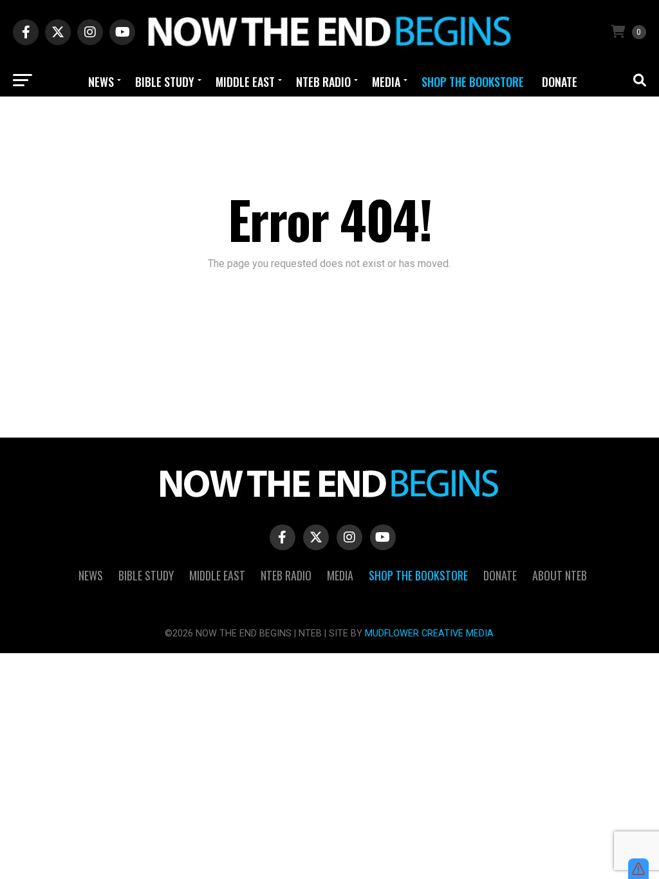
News (101, 81)
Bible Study (164, 81)
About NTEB (331, 118)
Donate (559, 81)
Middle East (245, 81)
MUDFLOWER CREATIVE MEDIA (429, 633)
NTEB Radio (323, 81)
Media (386, 81)
